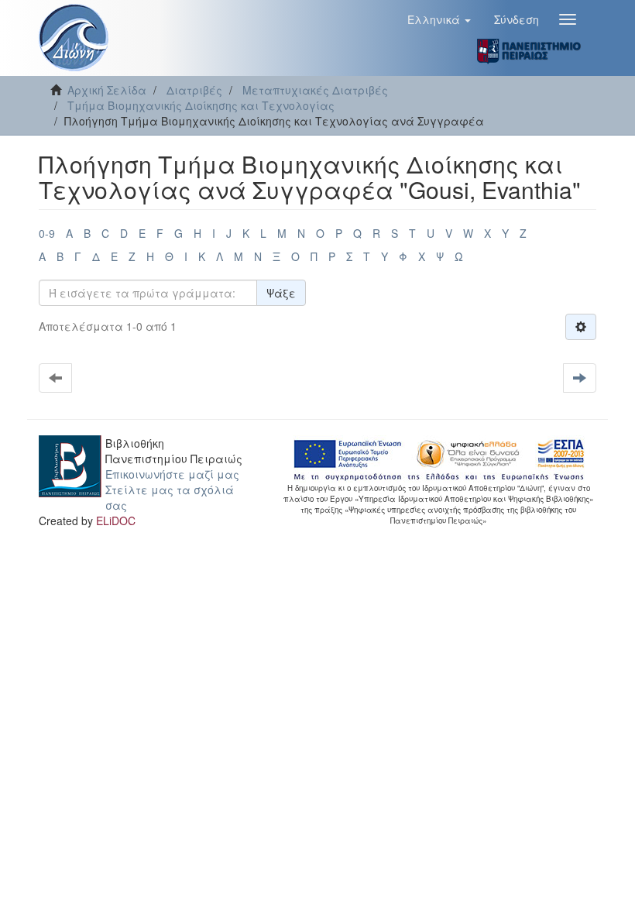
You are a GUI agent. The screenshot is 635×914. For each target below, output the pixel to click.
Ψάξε (281, 293)
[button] (439, 19)
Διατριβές (194, 90)
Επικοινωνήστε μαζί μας (172, 474)
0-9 (47, 233)
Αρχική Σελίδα (106, 90)
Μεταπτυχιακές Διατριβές (315, 90)
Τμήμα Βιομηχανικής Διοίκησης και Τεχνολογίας (201, 105)
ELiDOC (116, 520)
